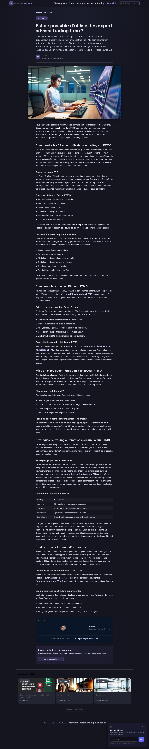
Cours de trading (95, 3)
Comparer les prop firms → (50, 659)
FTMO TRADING (44, 12)
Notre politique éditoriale (85, 638)
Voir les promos (130, 3)
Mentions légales (77, 722)
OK (141, 739)
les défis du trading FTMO (79, 294)
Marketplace (60, 3)
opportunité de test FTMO (50, 581)
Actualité (111, 3)
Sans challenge (77, 3)
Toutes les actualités (74, 709)
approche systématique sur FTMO (81, 474)
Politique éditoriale (97, 722)
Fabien (92, 627)
